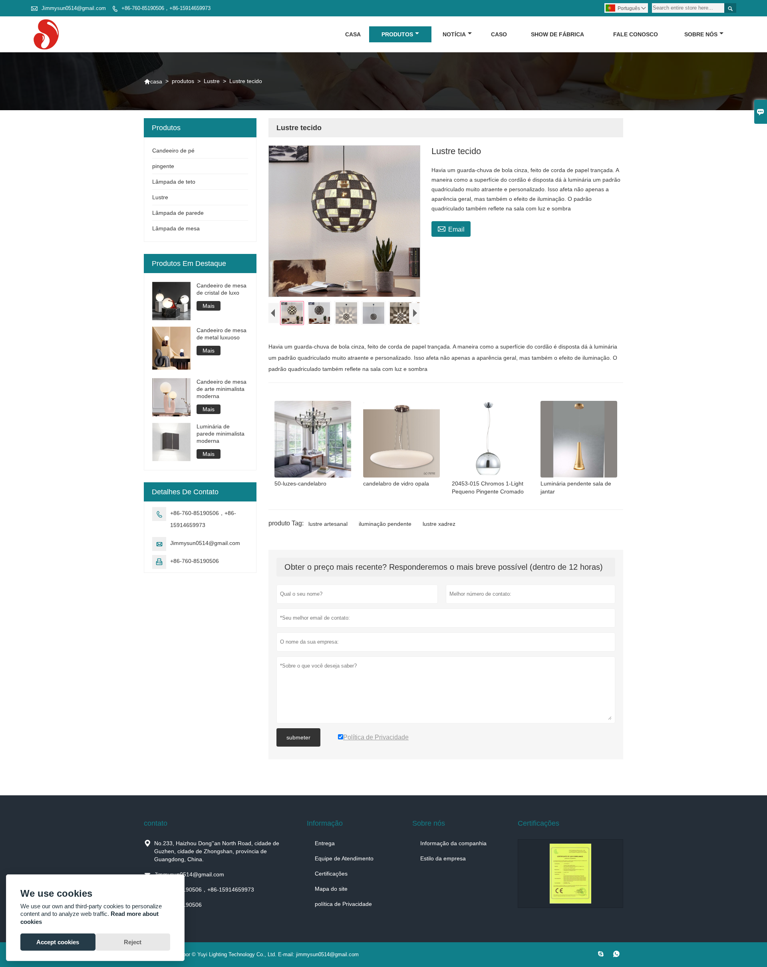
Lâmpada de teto (173, 181)
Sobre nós (700, 34)
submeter (298, 737)
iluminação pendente (385, 524)
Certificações (331, 873)
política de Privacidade (343, 904)
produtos (397, 34)
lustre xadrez (439, 524)
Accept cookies (57, 942)
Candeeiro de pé (173, 150)
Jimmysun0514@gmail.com (74, 8)
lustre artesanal (328, 524)
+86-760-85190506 (194, 561)
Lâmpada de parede (178, 213)
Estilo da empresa (443, 858)
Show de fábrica (557, 34)
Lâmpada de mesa (176, 228)
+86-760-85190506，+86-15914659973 (166, 8)
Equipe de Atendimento (344, 858)
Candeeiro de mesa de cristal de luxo (221, 289)
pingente (163, 166)
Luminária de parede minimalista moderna (220, 433)
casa (353, 34)
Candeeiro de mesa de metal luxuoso (221, 334)
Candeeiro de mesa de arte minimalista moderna (221, 388)
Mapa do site (331, 889)
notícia (454, 34)
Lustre (212, 81)
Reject (132, 942)
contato (155, 823)
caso (499, 34)
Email (451, 228)
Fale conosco (635, 34)
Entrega (325, 843)
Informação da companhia (453, 843)
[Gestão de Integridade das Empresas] (570, 874)
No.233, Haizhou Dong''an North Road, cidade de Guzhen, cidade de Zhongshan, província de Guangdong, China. (216, 851)
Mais (209, 306)
